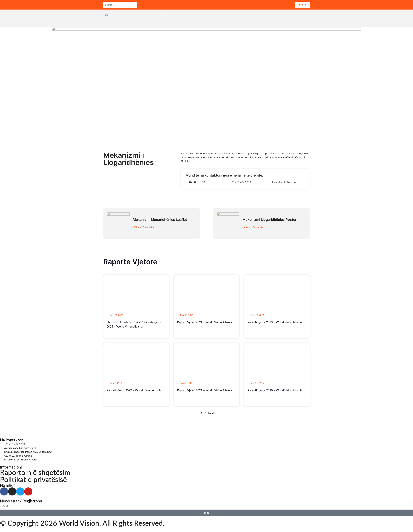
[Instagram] (12, 491)
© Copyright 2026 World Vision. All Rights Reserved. (82, 523)
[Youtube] (28, 491)
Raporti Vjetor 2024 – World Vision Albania (204, 322)
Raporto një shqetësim (35, 472)
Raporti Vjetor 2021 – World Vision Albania (204, 390)
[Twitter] (20, 491)
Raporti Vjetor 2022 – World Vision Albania (134, 390)
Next (211, 413)
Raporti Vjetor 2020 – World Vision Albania (274, 390)
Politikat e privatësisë (33, 480)
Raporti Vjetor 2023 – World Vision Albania (274, 322)
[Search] (134, 5)
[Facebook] (4, 491)
